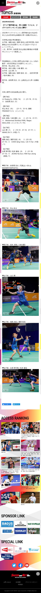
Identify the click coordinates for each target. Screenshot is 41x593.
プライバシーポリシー (31, 582)
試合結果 (5, 17)
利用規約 (20, 584)
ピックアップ (15, 17)
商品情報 (35, 17)
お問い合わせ (7, 582)
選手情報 (25, 17)
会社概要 (18, 582)
